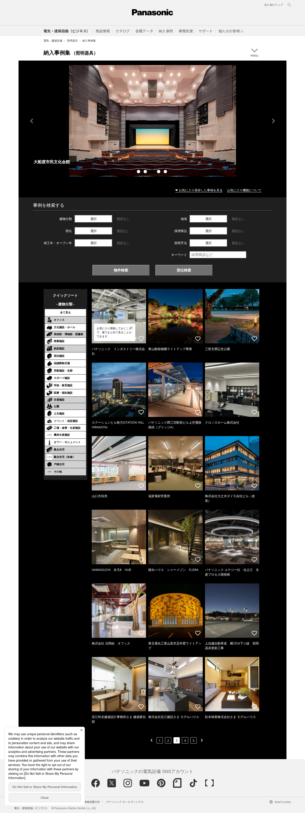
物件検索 (121, 270)
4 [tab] (159, 172)
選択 (93, 219)
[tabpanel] (152, 121)
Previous (31, 120)
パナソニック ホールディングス (125, 802)
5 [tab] (166, 172)
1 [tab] (139, 172)
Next (273, 120)
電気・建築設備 (53, 40)
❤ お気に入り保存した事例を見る (199, 190)
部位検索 (184, 270)
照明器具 (72, 40)
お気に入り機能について (244, 190)
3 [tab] (152, 172)
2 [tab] (146, 172)
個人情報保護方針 (89, 802)
